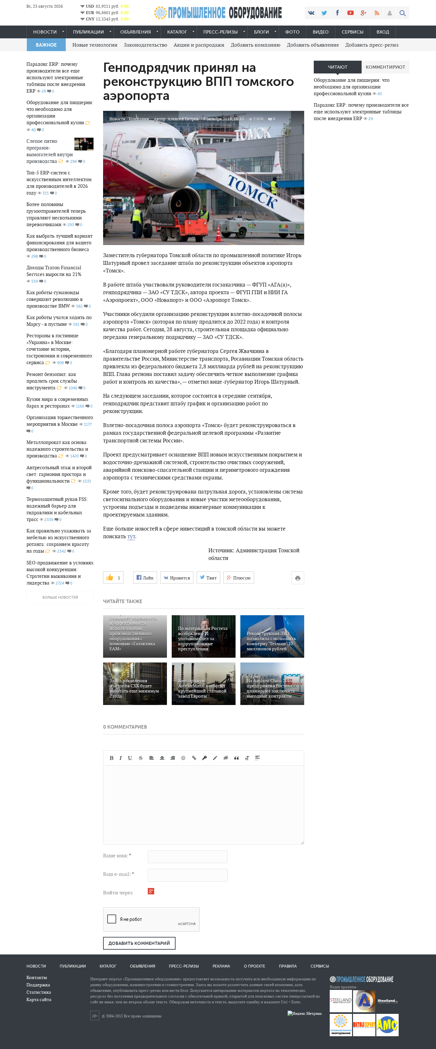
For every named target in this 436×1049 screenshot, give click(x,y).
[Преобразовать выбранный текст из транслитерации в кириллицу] (247, 758)
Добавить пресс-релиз (372, 45)
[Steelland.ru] (387, 1010)
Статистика (38, 992)
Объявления (135, 32)
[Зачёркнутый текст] (140, 758)
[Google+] (363, 12)
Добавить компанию (256, 45)
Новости (45, 32)
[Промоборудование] (341, 1034)
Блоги (261, 32)
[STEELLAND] (341, 1010)
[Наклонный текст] (120, 758)
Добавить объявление (313, 45)
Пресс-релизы (220, 32)
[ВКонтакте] (311, 12)
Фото (292, 32)
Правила (288, 966)
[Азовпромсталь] (364, 1010)
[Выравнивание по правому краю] (172, 758)
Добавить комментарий (139, 943)
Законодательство (145, 45)
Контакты (36, 977)
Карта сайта (38, 999)
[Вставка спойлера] (257, 758)
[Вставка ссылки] (194, 758)
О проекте (254, 966)
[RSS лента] (376, 12)
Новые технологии (94, 45)
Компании (139, 119)
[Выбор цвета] (215, 758)
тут (131, 536)
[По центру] (162, 758)
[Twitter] (324, 12)
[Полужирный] (112, 758)
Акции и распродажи (199, 45)
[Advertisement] (362, 227)
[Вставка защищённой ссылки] (204, 758)
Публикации (88, 32)
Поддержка (38, 985)
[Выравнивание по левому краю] (151, 758)
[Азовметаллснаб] (387, 1034)
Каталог (177, 32)
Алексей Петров (183, 119)
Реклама (221, 966)
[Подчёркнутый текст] (130, 758)
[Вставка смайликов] (183, 758)
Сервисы (353, 32)
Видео (321, 32)
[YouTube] (350, 12)
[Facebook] (337, 12)
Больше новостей (60, 597)
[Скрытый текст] (226, 758)
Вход (383, 32)
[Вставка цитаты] (236, 758)
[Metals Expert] (364, 1034)
